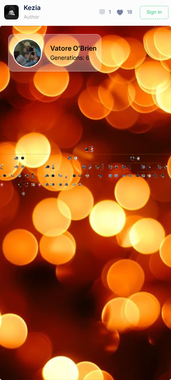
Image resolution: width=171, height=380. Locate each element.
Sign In (154, 12)
